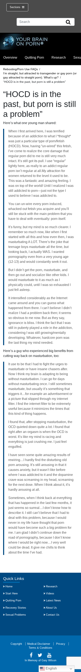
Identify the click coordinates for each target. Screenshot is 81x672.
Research (59, 57)
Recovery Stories (15, 607)
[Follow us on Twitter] (40, 656)
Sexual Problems (15, 614)
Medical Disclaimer (38, 643)
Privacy (60, 643)
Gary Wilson (49, 660)
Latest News (53, 600)
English (51, 668)
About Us (51, 607)
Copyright (16, 643)
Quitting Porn (34, 57)
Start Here (11, 593)
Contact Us (52, 614)
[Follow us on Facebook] (31, 656)
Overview (10, 57)
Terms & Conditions (40, 647)
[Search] (68, 22)
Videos (50, 593)
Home (8, 586)
